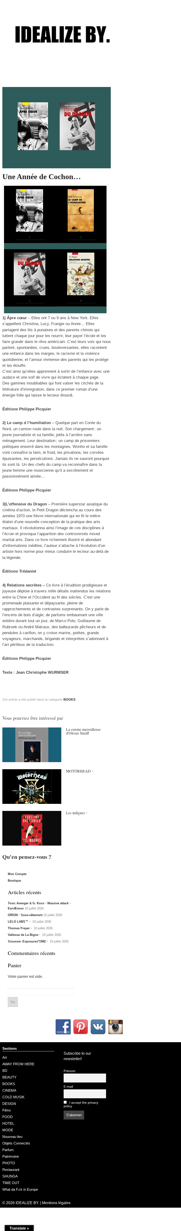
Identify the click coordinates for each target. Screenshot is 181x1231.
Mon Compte (17, 874)
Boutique (14, 880)
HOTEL (8, 1123)
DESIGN (9, 1104)
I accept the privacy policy (81, 1104)
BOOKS (69, 699)
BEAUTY (9, 1077)
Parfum (8, 1150)
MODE (7, 1130)
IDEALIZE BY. (27, 1203)
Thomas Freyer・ (20, 928)
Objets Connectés (16, 1143)
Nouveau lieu (12, 1137)
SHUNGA (10, 1176)
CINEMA (9, 1090)
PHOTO (8, 1163)
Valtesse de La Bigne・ (24, 935)
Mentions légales (56, 1203)
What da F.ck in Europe (20, 1189)
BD (4, 1071)
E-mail (68, 1086)
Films (6, 1110)
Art (4, 1057)
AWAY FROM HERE (18, 1064)
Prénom (69, 1071)
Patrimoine (10, 1156)
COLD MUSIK (13, 1097)
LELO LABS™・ (19, 921)
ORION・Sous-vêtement (25, 915)
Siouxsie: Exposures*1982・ (28, 941)
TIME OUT (10, 1183)
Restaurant (10, 1170)
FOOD (7, 1117)
